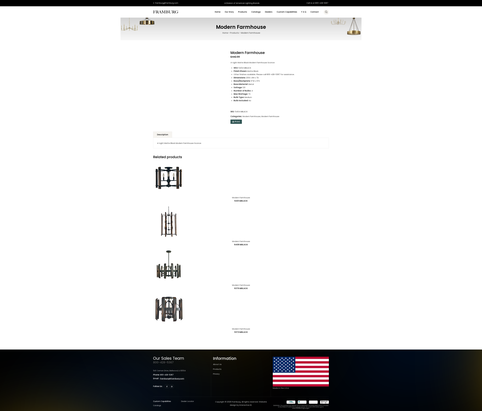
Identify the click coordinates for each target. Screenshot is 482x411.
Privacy (216, 374)
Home (217, 12)
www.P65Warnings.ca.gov (300, 408)
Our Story (229, 12)
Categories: (236, 116)
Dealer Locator (187, 401)
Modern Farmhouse (251, 116)
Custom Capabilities (287, 12)
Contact (314, 12)
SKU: (232, 111)
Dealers (268, 12)
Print (237, 121)
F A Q (303, 12)
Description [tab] (162, 134)
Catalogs (256, 12)
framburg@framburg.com (166, 3)
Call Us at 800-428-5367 (317, 3)
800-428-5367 (163, 362)
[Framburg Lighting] (165, 12)
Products (242, 12)
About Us (217, 364)
